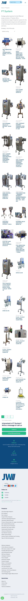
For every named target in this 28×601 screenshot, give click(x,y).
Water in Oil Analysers (6, 563)
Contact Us (4, 584)
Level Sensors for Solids (7, 568)
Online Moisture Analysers (7, 547)
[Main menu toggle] (25, 2)
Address (14, 443)
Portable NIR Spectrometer (7, 550)
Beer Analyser (5, 515)
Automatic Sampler (6, 559)
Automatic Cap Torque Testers (8, 527)
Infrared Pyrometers (6, 564)
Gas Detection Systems (7, 532)
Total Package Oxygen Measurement (10, 573)
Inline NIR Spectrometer (7, 552)
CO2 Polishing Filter (6, 571)
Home (2, 7)
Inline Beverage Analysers (7, 511)
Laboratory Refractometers (8, 520)
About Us (4, 581)
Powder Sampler (5, 561)
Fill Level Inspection (6, 566)
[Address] (14, 440)
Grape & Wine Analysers (7, 516)
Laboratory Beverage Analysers (8, 518)
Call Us (14, 453)
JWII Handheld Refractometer (8, 524)
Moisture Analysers (6, 545)
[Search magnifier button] (21, 2)
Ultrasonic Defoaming (6, 531)
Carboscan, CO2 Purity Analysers (9, 570)
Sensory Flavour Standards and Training (10, 536)
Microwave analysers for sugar (8, 548)
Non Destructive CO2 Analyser (8, 525)
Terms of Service (7, 501)
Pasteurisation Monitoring (7, 529)
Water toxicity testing (6, 534)
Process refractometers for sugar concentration (12, 522)
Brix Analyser (4, 513)
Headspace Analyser (6, 556)
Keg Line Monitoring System (8, 538)
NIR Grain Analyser (6, 554)
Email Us (14, 461)
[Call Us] (14, 451)
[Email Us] (14, 459)
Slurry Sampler (5, 557)
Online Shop (4, 583)
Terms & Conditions (6, 586)
